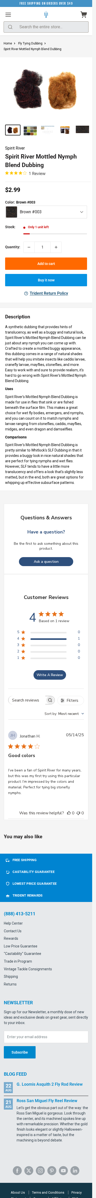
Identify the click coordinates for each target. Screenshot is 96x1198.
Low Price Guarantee (20, 946)
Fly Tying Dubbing (30, 43)
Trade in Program (18, 961)
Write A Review (50, 674)
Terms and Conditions (48, 1192)
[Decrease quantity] (29, 247)
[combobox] (64, 713)
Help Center (13, 923)
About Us (18, 1192)
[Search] (10, 27)
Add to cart (46, 264)
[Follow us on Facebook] (17, 1170)
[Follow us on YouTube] (63, 1170)
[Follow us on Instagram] (40, 1170)
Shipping (11, 976)
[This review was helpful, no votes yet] (69, 813)
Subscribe (20, 1052)
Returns (10, 984)
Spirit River (15, 148)
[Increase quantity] (56, 247)
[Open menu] (8, 14)
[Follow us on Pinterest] (51, 1170)
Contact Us (13, 931)
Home (8, 43)
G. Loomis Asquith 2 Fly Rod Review (50, 1084)
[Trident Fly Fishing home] (46, 14)
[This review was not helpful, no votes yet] (78, 813)
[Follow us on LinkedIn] (74, 1170)
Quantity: (12, 247)
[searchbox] (26, 700)
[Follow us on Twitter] (28, 1170)
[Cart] (84, 14)
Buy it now (46, 280)
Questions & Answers (46, 517)
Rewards (11, 938)
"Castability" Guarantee (22, 954)
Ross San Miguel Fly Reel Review (47, 1100)
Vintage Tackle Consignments (28, 969)
